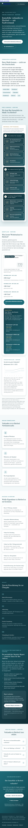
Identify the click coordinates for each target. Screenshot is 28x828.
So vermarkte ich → (9, 46)
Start (3, 12)
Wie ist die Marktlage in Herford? (12, 748)
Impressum (9, 825)
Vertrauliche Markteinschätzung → (13, 302)
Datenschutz (15, 825)
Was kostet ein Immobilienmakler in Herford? (12, 741)
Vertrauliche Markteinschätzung (12, 41)
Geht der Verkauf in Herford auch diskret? (12, 763)
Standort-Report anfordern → (13, 705)
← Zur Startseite (21, 4)
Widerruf (21, 825)
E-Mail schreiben (14, 800)
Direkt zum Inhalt (4, 1)
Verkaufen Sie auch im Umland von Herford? (12, 755)
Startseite (4, 825)
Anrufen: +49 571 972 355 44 (14, 795)
